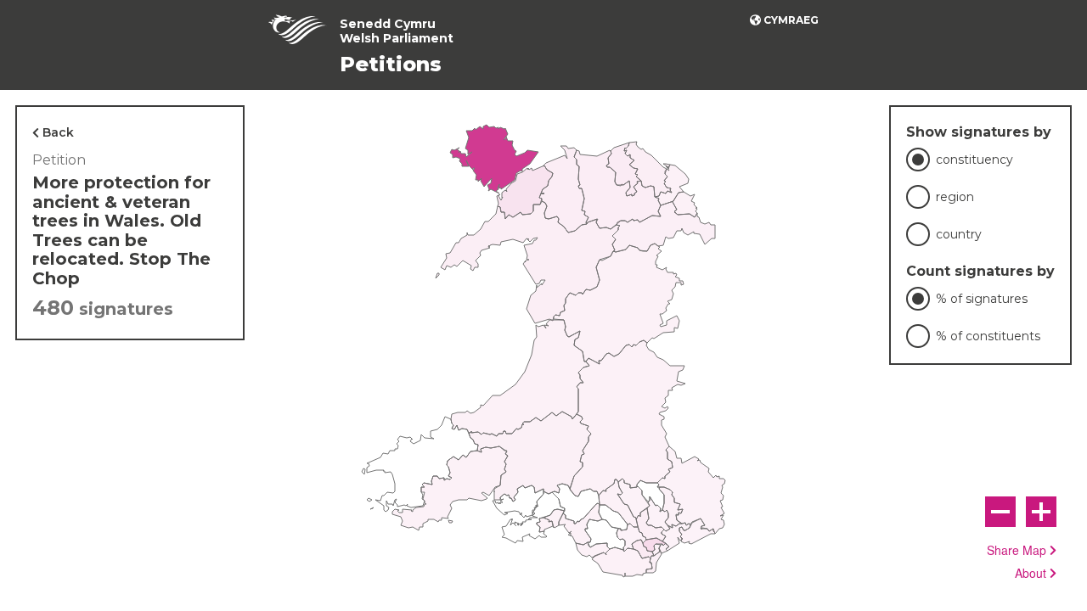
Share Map (1016, 551)
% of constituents (988, 336)
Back (58, 132)
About (1030, 573)
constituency (974, 159)
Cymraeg (791, 19)
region (955, 197)
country (959, 234)
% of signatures (982, 298)
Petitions (391, 64)
